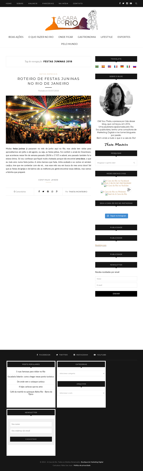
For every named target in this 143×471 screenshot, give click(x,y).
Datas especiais (48, 74)
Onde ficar (65, 37)
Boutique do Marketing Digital (92, 462)
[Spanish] (103, 66)
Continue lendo (48, 180)
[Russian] (134, 66)
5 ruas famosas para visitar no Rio (30, 372)
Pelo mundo (69, 44)
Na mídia (63, 3)
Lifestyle (107, 37)
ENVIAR (116, 294)
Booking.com (100, 245)
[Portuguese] (97, 66)
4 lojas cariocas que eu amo (31, 387)
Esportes (124, 37)
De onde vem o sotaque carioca (30, 382)
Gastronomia (87, 37)
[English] (109, 66)
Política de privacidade (82, 465)
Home (9, 3)
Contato (78, 3)
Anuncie (33, 3)
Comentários (20, 192)
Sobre (20, 3)
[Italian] (128, 66)
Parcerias (48, 3)
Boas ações (16, 37)
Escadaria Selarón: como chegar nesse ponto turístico (31, 377)
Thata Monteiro (78, 191)
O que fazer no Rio (40, 37)
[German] (122, 66)
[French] (115, 66)
